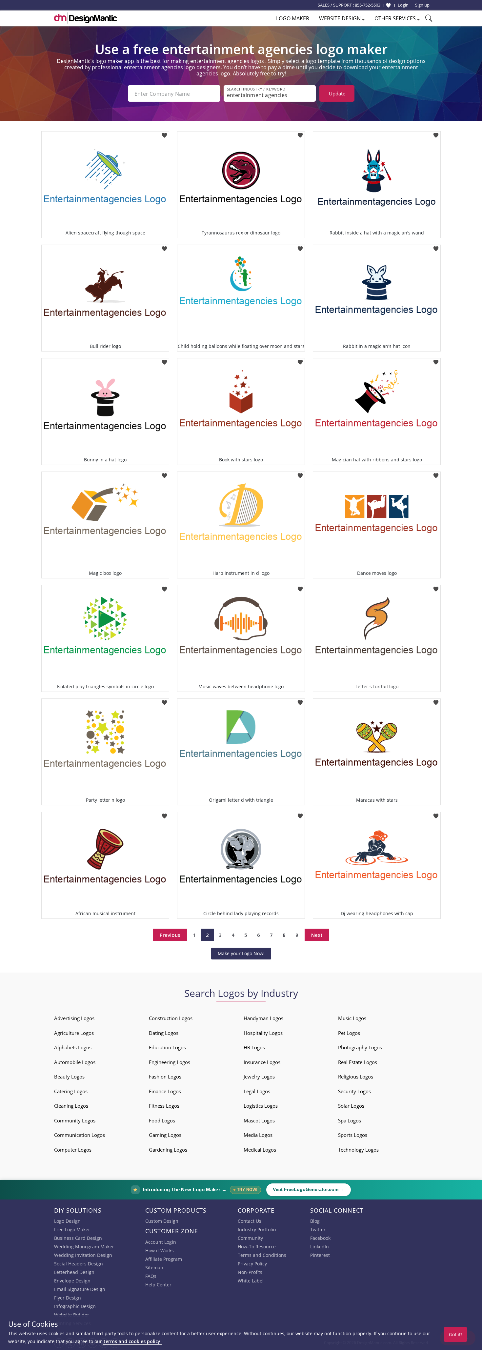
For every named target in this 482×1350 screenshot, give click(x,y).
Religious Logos (355, 1076)
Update (337, 93)
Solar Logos (351, 1105)
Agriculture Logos (74, 1033)
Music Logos (352, 1018)
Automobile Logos (74, 1062)
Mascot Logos (259, 1120)
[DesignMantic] (85, 18)
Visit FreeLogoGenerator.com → (308, 1189)
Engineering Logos (169, 1062)
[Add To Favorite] (164, 133)
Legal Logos (257, 1091)
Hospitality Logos (263, 1033)
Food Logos (162, 1120)
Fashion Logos (165, 1076)
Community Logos (74, 1120)
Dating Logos (163, 1033)
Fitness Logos (164, 1105)
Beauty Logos (69, 1076)
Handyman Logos (263, 1018)
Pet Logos (349, 1033)
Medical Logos (260, 1149)
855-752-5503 (367, 5)
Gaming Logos (165, 1135)
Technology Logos (358, 1149)
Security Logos (354, 1091)
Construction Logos (170, 1018)
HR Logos (254, 1047)
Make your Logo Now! (241, 953)
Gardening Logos (168, 1149)
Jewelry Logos (259, 1076)
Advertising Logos (74, 1018)
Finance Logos (165, 1091)
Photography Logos (360, 1047)
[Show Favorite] (388, 5)
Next (317, 935)
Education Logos (167, 1047)
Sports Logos (352, 1135)
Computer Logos (72, 1149)
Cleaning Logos (71, 1105)
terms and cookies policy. (132, 1341)
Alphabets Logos (72, 1047)
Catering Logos (71, 1091)
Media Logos (258, 1135)
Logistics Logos (261, 1105)
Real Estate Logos (357, 1062)
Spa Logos (349, 1120)
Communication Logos (79, 1135)
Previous (170, 935)
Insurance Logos (262, 1062)
